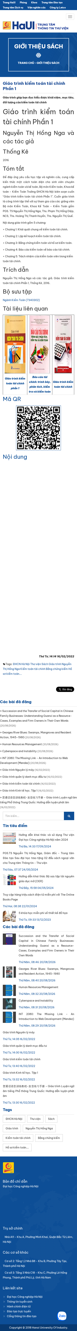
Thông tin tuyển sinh (19, 1301)
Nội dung (15, 456)
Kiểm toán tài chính (32, 669)
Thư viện (35, 664)
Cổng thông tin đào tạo (21, 1316)
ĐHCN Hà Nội (21, 664)
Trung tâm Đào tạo (52, 2)
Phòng (23, 2)
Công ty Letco (58, 7)
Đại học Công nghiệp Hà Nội (25, 1296)
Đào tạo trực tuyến (19, 1311)
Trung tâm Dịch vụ (13, 7)
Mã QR (12, 398)
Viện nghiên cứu (36, 7)
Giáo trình (55, 664)
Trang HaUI (9, 2)
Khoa (34, 2)
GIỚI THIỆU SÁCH (48, 63)
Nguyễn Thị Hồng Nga (39, 1128)
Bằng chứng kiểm (57, 669)
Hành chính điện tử (18, 1306)
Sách (44, 664)
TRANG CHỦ (26, 63)
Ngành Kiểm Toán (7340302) (21, 300)
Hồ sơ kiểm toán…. (17, 1147)
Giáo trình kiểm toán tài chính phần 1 (15, 383)
